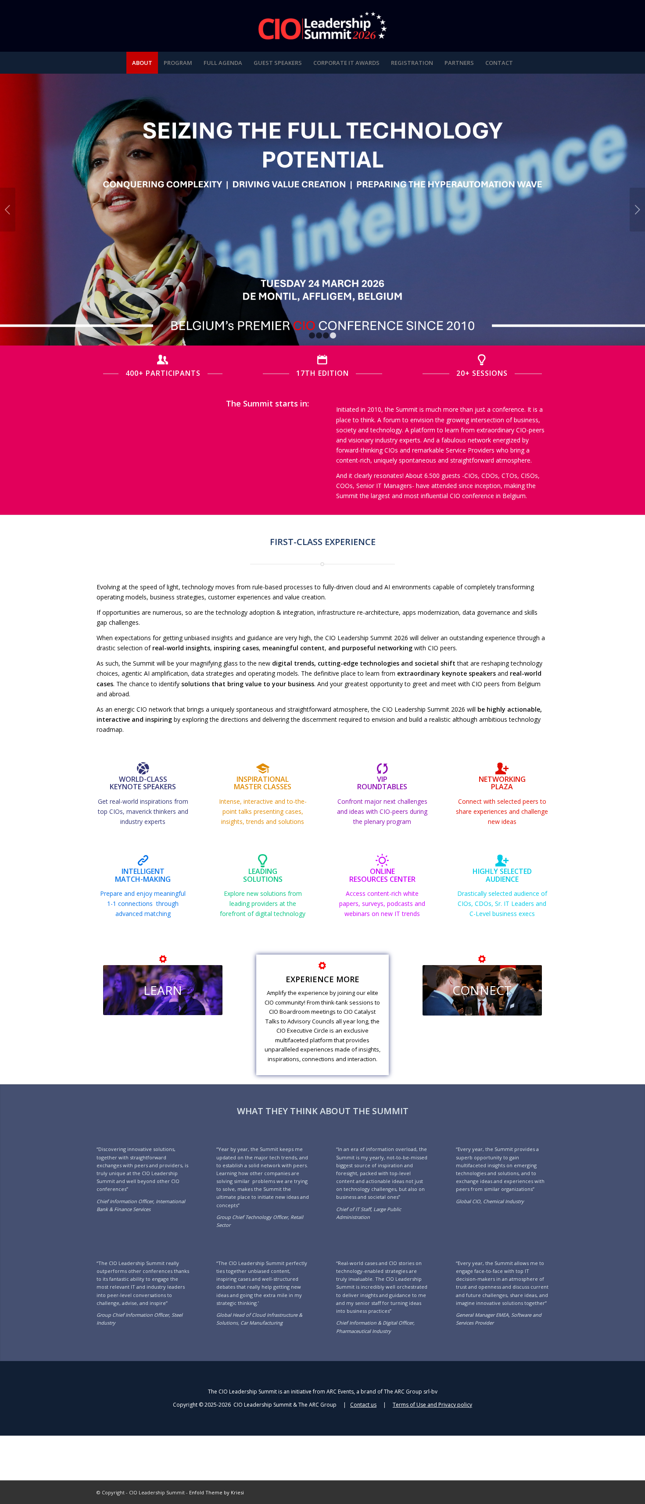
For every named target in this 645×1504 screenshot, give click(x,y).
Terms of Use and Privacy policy (432, 1404)
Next (637, 210)
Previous (7, 210)
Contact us (363, 1404)
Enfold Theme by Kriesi (216, 1492)
